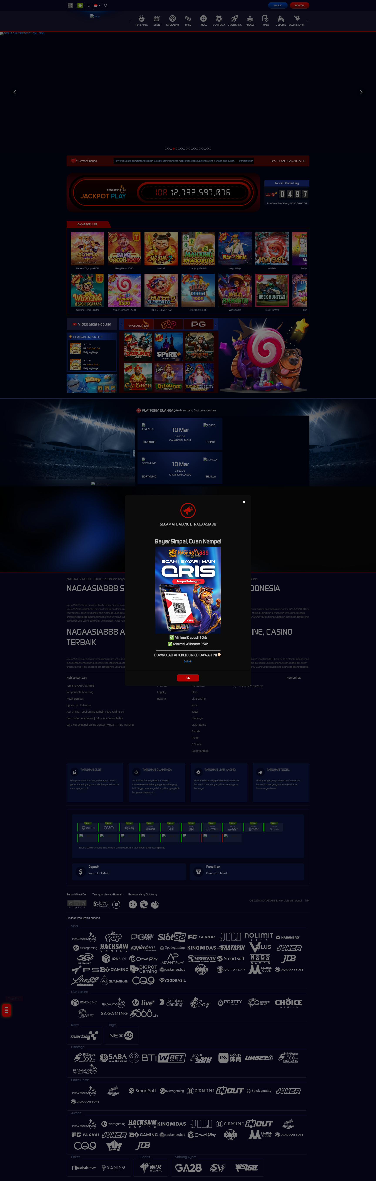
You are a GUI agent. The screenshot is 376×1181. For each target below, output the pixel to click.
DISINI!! (188, 661)
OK (188, 678)
